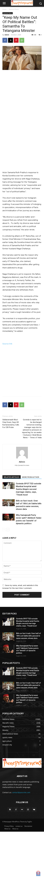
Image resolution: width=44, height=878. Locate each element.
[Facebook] (4, 40)
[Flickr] (22, 809)
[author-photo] (22, 458)
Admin (7, 35)
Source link (7, 344)
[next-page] (7, 529)
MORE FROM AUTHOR (30, 477)
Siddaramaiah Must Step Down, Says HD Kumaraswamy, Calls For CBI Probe (10, 423)
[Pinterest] (16, 40)
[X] (10, 40)
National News (14, 9)
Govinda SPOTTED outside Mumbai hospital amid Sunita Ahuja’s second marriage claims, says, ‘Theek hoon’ (28, 489)
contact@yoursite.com (21, 792)
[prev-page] (4, 529)
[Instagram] (28, 809)
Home (4, 9)
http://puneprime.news (22, 465)
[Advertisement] (22, 101)
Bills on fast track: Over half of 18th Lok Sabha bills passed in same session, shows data (28, 635)
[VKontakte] (34, 809)
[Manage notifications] (38, 873)
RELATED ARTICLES (11, 477)
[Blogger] (10, 809)
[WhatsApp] (21, 40)
